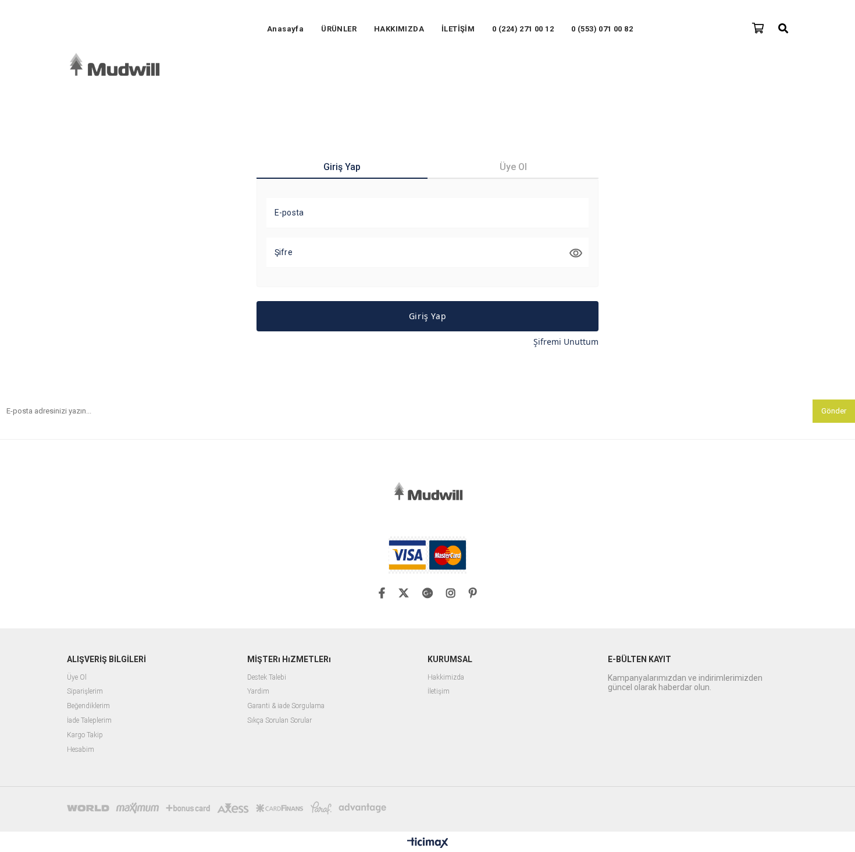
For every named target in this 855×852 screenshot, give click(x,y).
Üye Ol (77, 677)
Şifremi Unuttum (565, 341)
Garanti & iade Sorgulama (286, 706)
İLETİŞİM (458, 28)
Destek (257, 677)
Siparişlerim (85, 691)
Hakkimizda (446, 677)
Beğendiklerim (88, 706)
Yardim (258, 691)
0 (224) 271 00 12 (523, 28)
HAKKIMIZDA (399, 28)
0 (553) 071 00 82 (602, 28)
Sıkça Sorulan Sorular (279, 720)
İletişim (439, 691)
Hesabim (80, 750)
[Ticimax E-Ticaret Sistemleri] (427, 843)
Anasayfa (285, 28)
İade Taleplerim (89, 720)
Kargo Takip (85, 735)
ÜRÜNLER (339, 28)
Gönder (833, 410)
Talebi (276, 677)
